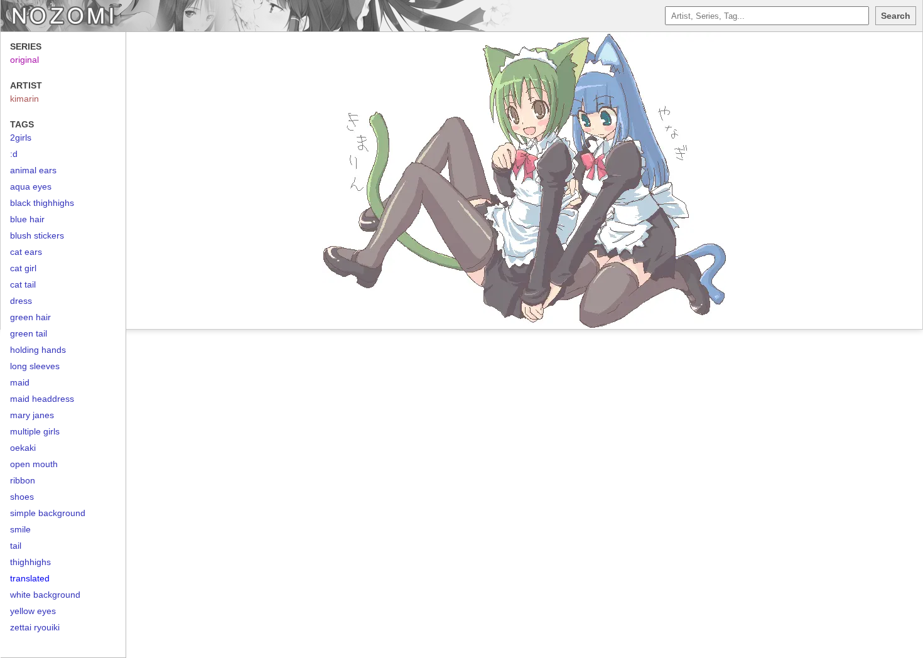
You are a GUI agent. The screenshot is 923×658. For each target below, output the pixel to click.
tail (15, 546)
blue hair (27, 219)
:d (14, 154)
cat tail (23, 284)
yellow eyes (33, 611)
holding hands (38, 350)
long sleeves (35, 366)
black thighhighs (42, 203)
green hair (30, 317)
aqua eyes (30, 186)
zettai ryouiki (35, 627)
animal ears (33, 170)
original (24, 60)
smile (20, 529)
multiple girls (35, 431)
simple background (47, 513)
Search (895, 16)
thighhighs (30, 562)
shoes (22, 497)
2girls (20, 137)
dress (21, 301)
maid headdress (42, 399)
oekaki (23, 448)
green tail (28, 333)
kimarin (24, 99)
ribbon (22, 480)
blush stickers (37, 235)
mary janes (32, 415)
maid (20, 382)
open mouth (34, 464)
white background (45, 595)
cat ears (26, 252)
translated (30, 578)
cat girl (23, 268)
